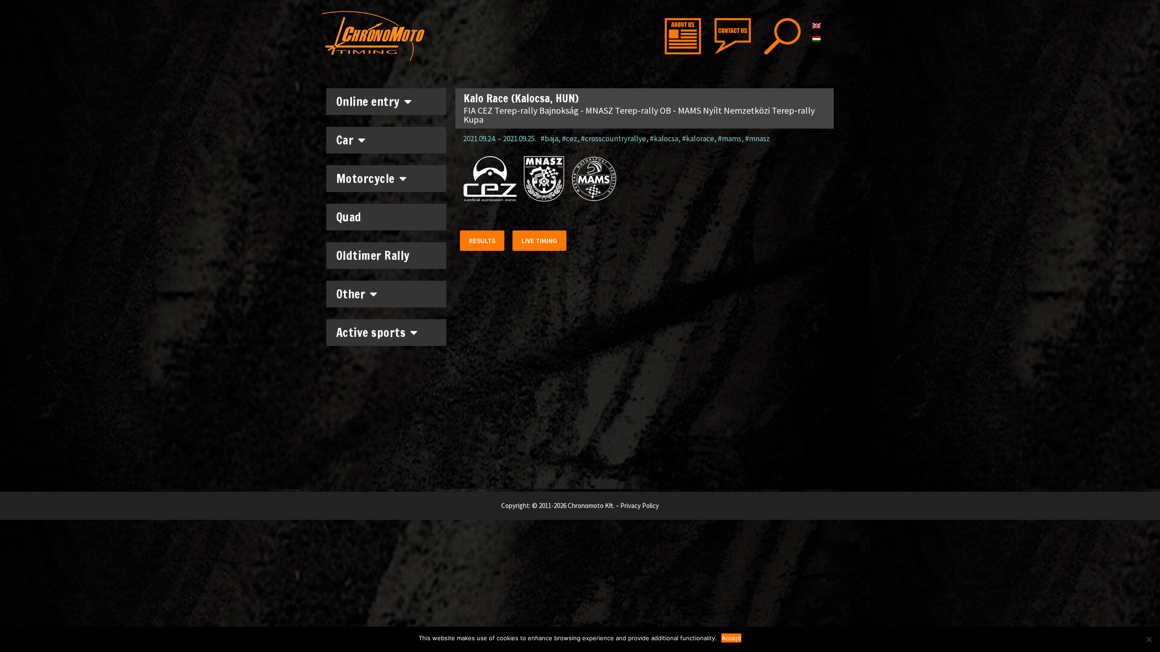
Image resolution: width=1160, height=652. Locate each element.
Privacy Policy (639, 505)
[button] (482, 240)
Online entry (368, 101)
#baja (549, 139)
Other (351, 294)
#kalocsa (664, 139)
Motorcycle (365, 178)
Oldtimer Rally (373, 255)
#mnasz (757, 139)
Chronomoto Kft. (591, 505)
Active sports (371, 332)
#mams (729, 139)
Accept (731, 638)
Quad (349, 217)
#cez (569, 139)
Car (345, 140)
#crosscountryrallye (613, 139)
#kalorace (698, 139)
